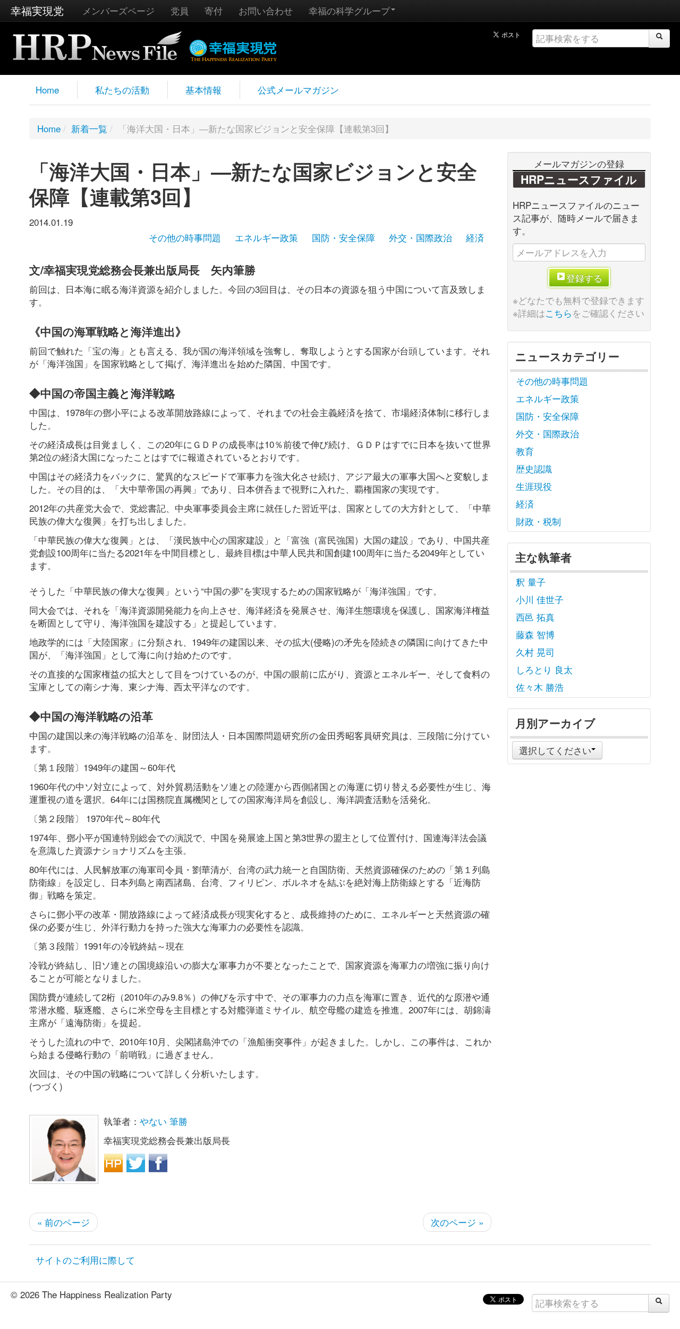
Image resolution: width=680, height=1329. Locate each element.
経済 (475, 237)
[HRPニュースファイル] (97, 42)
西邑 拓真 (535, 616)
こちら (558, 312)
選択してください (555, 750)
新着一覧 (89, 128)
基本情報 (203, 89)
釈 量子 (531, 581)
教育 (525, 451)
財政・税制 (538, 521)
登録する (584, 277)
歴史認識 (534, 468)
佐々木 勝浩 (540, 686)
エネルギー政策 (266, 237)
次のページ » (457, 1222)
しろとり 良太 (544, 669)
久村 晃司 (535, 651)
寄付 (214, 10)
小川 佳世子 (540, 599)
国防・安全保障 (343, 237)
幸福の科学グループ (349, 10)
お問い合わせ (266, 10)
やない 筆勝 (164, 1121)
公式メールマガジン (298, 89)
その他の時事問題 (185, 237)
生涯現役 (534, 486)
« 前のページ (63, 1222)
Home (47, 89)
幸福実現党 (37, 10)
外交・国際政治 (420, 237)
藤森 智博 (535, 634)
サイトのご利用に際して (85, 1259)
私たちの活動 (122, 89)
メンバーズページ (118, 10)
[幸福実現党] (233, 48)
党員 (180, 10)
